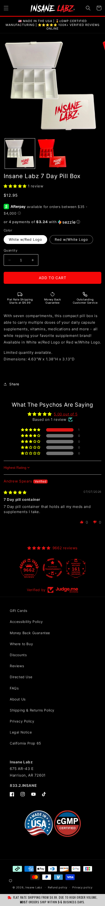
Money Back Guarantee (30, 633)
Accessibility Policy (26, 621)
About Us (18, 699)
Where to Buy (21, 644)
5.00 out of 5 (65, 414)
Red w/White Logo (71, 239)
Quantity (10, 250)
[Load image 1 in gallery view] (20, 153)
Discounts (18, 655)
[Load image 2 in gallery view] (52, 153)
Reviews (17, 666)
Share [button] (14, 384)
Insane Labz (33, 887)
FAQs (14, 688)
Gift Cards (18, 610)
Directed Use (21, 677)
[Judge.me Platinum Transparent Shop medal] (29, 568)
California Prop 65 (25, 743)
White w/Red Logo (25, 239)
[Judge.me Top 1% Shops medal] (76, 568)
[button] (6, 8)
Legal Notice (21, 732)
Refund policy (57, 887)
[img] (15, 492)
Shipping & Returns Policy (32, 710)
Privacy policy (82, 887)
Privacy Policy (22, 721)
